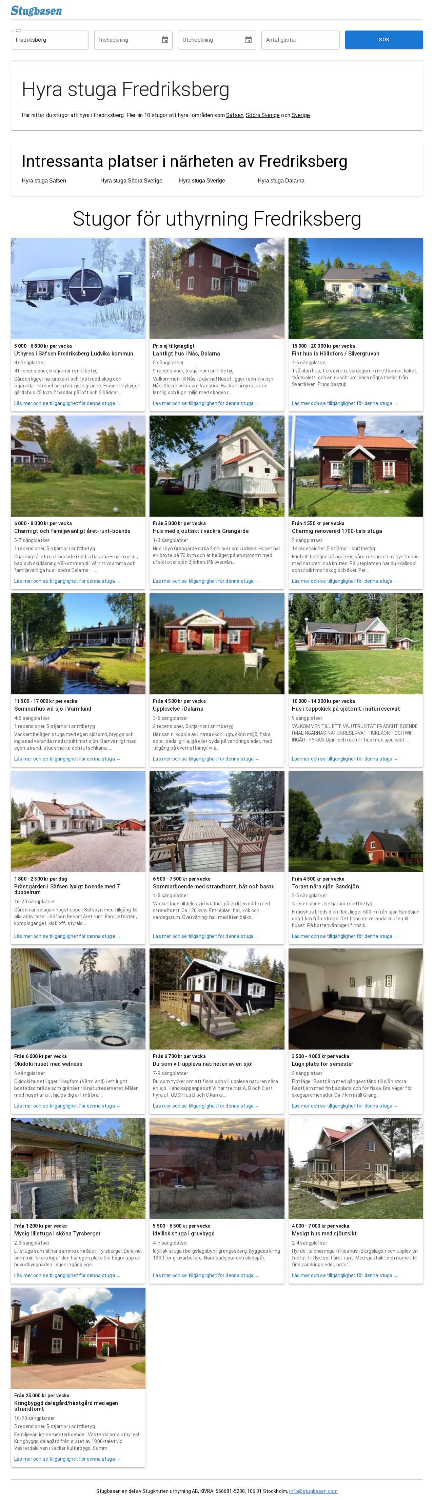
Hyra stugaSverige (202, 181)
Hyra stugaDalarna (281, 181)
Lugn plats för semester (323, 1064)
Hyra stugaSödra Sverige (131, 181)
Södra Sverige (263, 115)
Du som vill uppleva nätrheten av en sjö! (203, 1064)
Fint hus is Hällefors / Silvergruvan (335, 353)
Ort (19, 30)
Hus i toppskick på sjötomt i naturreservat (346, 709)
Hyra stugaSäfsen (44, 181)
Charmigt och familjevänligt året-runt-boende (72, 531)
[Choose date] (165, 40)
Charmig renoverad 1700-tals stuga (337, 531)
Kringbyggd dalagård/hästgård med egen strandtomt (66, 1406)
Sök (384, 40)
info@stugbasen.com (313, 1491)
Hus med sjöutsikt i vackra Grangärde (200, 531)
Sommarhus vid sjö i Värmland (52, 709)
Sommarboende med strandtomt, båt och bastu (214, 886)
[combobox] (45, 40)
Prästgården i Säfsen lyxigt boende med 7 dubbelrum (67, 889)
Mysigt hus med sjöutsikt (324, 1233)
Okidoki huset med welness (48, 1064)
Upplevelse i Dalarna (178, 709)
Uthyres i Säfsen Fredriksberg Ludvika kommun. (74, 353)
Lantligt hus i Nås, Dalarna (186, 353)
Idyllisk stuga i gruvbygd (184, 1233)
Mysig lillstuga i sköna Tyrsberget (57, 1233)
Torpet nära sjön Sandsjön (325, 886)
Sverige (301, 115)
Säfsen (234, 115)
